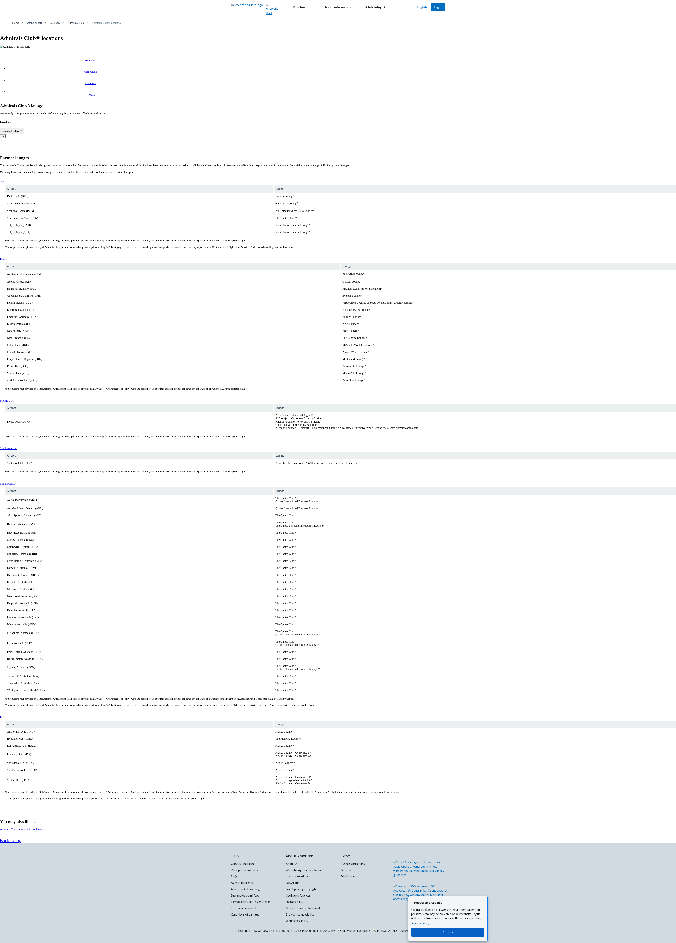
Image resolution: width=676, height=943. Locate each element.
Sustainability (294, 902)
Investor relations (297, 876)
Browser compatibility (300, 914)
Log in (438, 7)
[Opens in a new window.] (272, 9)
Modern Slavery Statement (303, 908)
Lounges (55, 22)
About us (291, 864)
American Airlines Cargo (246, 889)
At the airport (34, 22)
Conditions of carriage (245, 914)
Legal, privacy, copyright (301, 889)
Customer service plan (245, 908)
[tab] (300, 7)
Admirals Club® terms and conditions (21, 829)
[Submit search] (402, 7)
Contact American (242, 864)
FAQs (234, 876)
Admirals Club (76, 22)
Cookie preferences (298, 895)
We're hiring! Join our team (303, 870)
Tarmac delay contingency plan (251, 902)
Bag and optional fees (245, 895)
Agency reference (242, 883)
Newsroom (293, 883)
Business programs (353, 864)
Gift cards (347, 870)
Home (15, 22)
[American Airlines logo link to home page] (247, 7)
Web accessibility (297, 921)
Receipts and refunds (244, 870)
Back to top (10, 840)
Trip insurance (350, 876)
